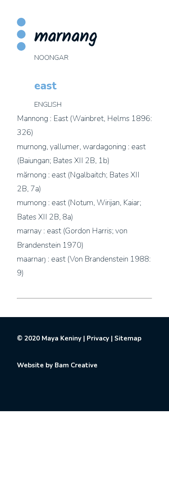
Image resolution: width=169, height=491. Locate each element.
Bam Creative (76, 365)
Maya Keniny (61, 338)
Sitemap (127, 338)
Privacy (98, 338)
